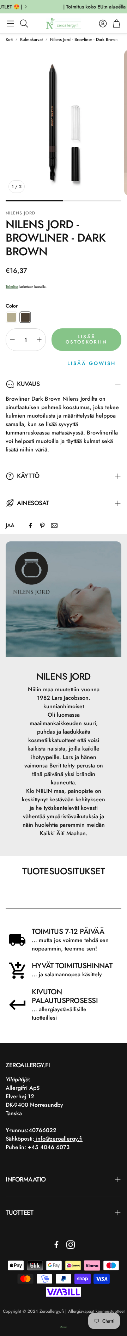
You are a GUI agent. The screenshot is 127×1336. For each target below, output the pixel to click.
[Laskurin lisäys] (39, 339)
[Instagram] (70, 1244)
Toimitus (12, 286)
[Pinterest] (42, 525)
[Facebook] (30, 525)
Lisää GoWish (91, 363)
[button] (10, 23)
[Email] (54, 525)
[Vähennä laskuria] (12, 339)
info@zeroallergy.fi (58, 1139)
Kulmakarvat (31, 39)
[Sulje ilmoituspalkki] (120, 5)
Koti (9, 39)
